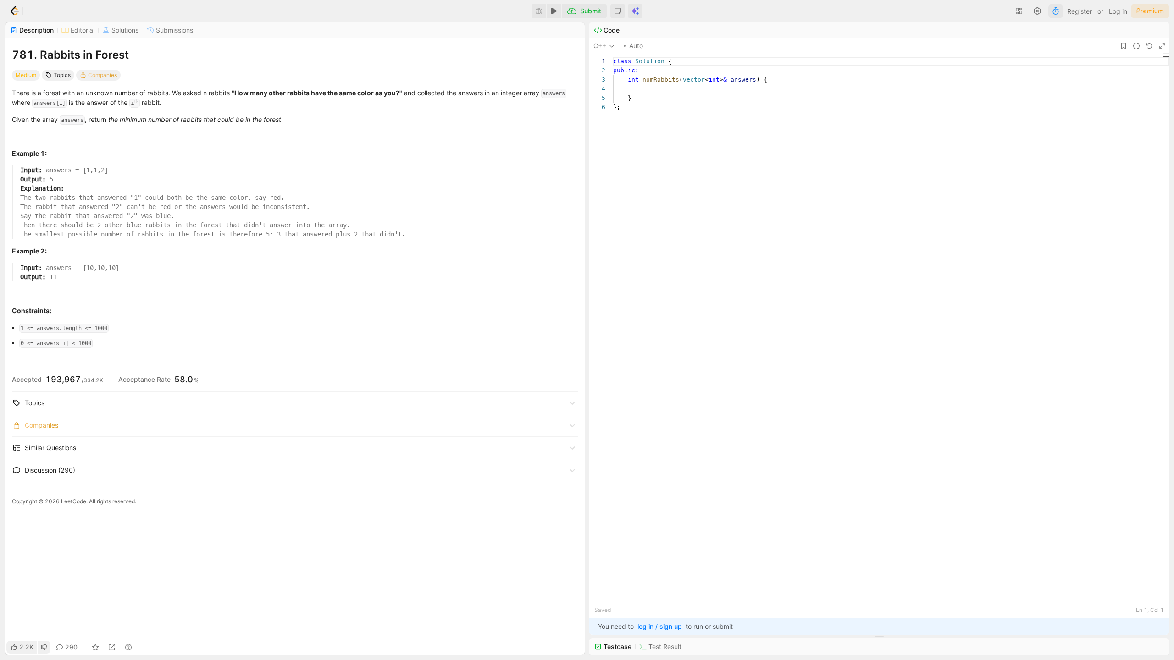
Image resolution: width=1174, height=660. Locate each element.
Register (1079, 11)
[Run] (554, 11)
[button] (617, 11)
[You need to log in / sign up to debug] (539, 11)
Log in (1118, 11)
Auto (636, 46)
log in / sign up (659, 626)
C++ (599, 46)
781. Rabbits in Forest (70, 54)
